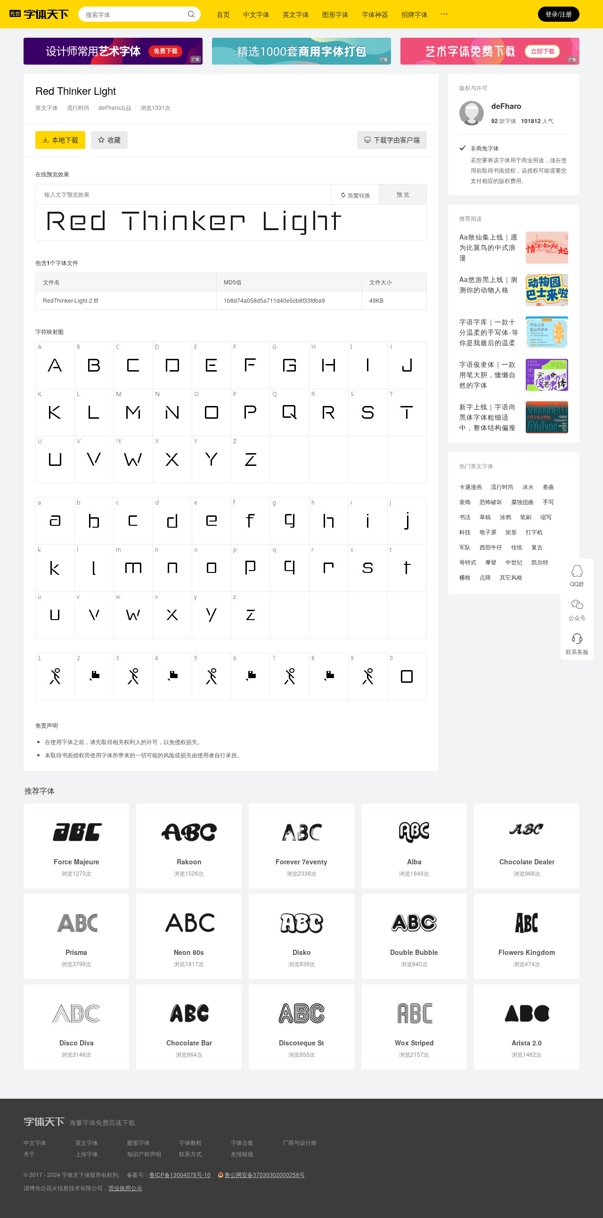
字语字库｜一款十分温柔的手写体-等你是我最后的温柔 (489, 332)
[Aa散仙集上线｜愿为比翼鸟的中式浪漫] (547, 248)
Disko (302, 952)
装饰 (465, 501)
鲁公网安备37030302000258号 (265, 1174)
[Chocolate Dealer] (526, 828)
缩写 (546, 517)
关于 (29, 1154)
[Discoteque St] (301, 1009)
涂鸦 (505, 517)
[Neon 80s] (189, 918)
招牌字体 (414, 14)
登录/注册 (559, 13)
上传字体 (86, 1154)
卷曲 (548, 486)
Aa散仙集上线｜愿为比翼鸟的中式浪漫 (488, 247)
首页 (223, 14)
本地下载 (65, 140)
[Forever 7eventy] (301, 828)
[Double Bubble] (414, 918)
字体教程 (190, 1142)
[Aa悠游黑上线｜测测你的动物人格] (547, 290)
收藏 (114, 140)
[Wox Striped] (414, 1009)
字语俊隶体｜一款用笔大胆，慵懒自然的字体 (487, 374)
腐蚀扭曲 (522, 501)
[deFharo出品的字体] (471, 113)
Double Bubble (414, 952)
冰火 (528, 486)
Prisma (76, 952)
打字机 (534, 532)
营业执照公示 (125, 1188)
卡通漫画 (470, 486)
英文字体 (296, 14)
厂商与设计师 (300, 1142)
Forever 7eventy (301, 861)
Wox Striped (414, 1042)
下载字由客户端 (397, 140)
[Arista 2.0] (526, 1009)
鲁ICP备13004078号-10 (180, 1174)
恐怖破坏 (491, 501)
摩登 (491, 562)
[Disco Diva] (76, 1009)
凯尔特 (539, 562)
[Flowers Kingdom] (526, 918)
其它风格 (511, 577)
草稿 (485, 517)
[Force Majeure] (76, 828)
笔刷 (525, 517)
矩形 (511, 532)
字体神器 (375, 14)
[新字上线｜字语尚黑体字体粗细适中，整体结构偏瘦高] (547, 417)
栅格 (465, 577)
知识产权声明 (144, 1154)
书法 (465, 517)
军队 (465, 547)
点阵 (485, 577)
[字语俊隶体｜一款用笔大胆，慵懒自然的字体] (547, 375)
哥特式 (467, 562)
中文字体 (256, 14)
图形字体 (335, 14)
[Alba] (414, 828)
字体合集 (242, 1142)
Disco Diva (76, 1042)
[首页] (46, 14)
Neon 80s (189, 952)
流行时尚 (78, 107)
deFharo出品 (114, 107)
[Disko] (301, 918)
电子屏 (488, 532)
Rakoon (189, 861)
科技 (465, 532)
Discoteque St (301, 1042)
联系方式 (190, 1154)
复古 (537, 547)
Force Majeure (76, 861)
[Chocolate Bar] (189, 1009)
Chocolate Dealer (526, 861)
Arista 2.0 (527, 1042)
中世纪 (513, 562)
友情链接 (242, 1154)
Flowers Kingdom (526, 952)
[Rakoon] (189, 828)
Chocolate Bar (189, 1042)
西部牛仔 (491, 547)
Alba (414, 861)
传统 (516, 547)
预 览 (403, 194)
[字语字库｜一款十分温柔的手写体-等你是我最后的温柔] (547, 332)
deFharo (506, 105)
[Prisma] (76, 918)
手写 (548, 501)
